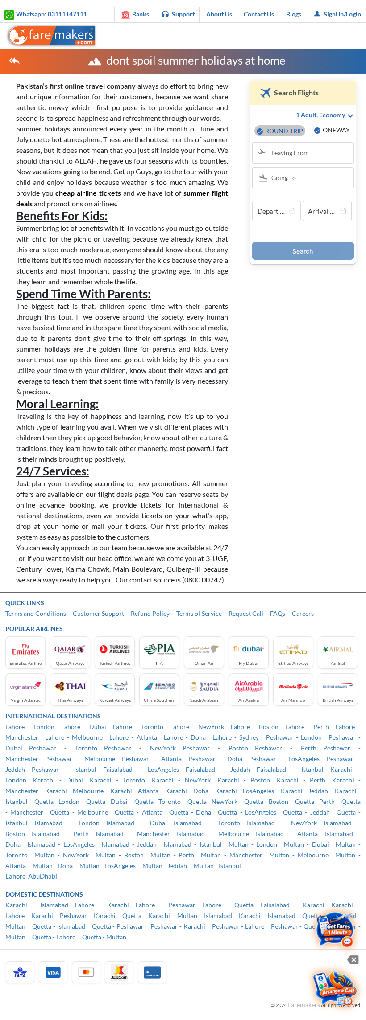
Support (183, 14)
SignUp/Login (342, 14)
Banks (140, 14)
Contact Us (259, 14)
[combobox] (306, 153)
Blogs (293, 14)
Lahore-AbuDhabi (31, 876)
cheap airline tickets (88, 192)
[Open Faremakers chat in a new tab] (334, 930)
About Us (219, 14)
